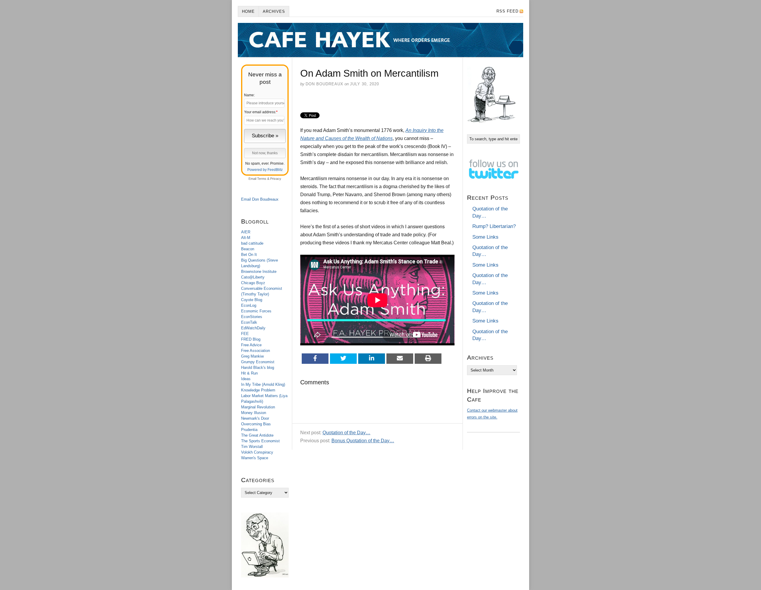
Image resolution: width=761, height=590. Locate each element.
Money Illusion (253, 412)
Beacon (247, 249)
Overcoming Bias (256, 424)
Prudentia (249, 429)
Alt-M (245, 237)
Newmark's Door (255, 418)
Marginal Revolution (258, 407)
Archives (274, 11)
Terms (261, 178)
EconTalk (249, 322)
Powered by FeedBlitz (265, 170)
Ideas (246, 379)
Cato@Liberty (253, 277)
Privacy (275, 178)
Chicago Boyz (253, 283)
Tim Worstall (252, 446)
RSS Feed (507, 11)
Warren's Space (254, 458)
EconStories (251, 316)
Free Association (255, 350)
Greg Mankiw (252, 356)
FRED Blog (250, 339)
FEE (245, 333)
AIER (245, 232)
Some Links (485, 237)
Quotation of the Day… (346, 432)
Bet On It (249, 254)
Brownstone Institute (258, 271)
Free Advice (251, 345)
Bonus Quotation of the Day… (362, 440)
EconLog (248, 305)
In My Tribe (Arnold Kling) (263, 384)
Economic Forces (256, 311)
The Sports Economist (260, 441)
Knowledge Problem (258, 390)
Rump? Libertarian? (494, 226)
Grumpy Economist (257, 362)
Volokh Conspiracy (257, 452)
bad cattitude (252, 243)
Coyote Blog (251, 300)
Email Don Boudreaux (260, 199)
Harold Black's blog (257, 367)
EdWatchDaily (253, 328)
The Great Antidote (257, 435)
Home (248, 11)
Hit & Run (249, 373)
